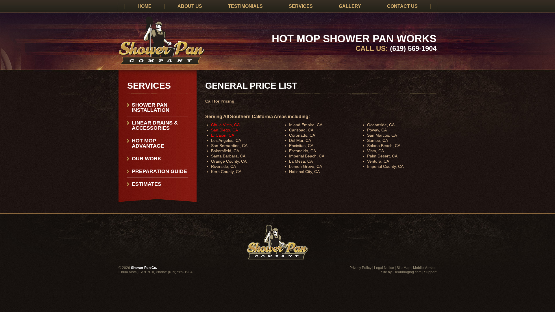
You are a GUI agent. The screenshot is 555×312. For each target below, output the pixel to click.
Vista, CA (375, 150)
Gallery (350, 6)
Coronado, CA (302, 135)
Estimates (146, 184)
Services (301, 6)
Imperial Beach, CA (306, 156)
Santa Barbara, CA (228, 156)
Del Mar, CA (300, 140)
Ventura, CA (378, 161)
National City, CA (304, 171)
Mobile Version (424, 268)
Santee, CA (377, 140)
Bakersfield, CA (225, 150)
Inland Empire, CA (305, 124)
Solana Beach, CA (383, 145)
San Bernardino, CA (229, 145)
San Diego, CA (224, 130)
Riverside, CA (223, 166)
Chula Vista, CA (225, 124)
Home (144, 6)
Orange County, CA (229, 161)
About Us (189, 6)
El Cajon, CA (222, 135)
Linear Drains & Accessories (155, 125)
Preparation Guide (159, 171)
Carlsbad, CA (301, 130)
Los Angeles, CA (226, 140)
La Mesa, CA (301, 161)
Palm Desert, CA (382, 156)
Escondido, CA (302, 150)
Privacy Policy (360, 268)
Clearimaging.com (407, 272)
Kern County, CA (226, 171)
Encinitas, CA (301, 145)
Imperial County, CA (385, 166)
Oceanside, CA (381, 124)
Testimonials (245, 6)
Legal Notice (384, 268)
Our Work (146, 158)
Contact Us (402, 6)
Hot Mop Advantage (148, 143)
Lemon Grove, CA (305, 166)
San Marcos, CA (382, 135)
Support (430, 272)
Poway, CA (377, 130)
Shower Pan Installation (150, 107)
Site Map (403, 268)
